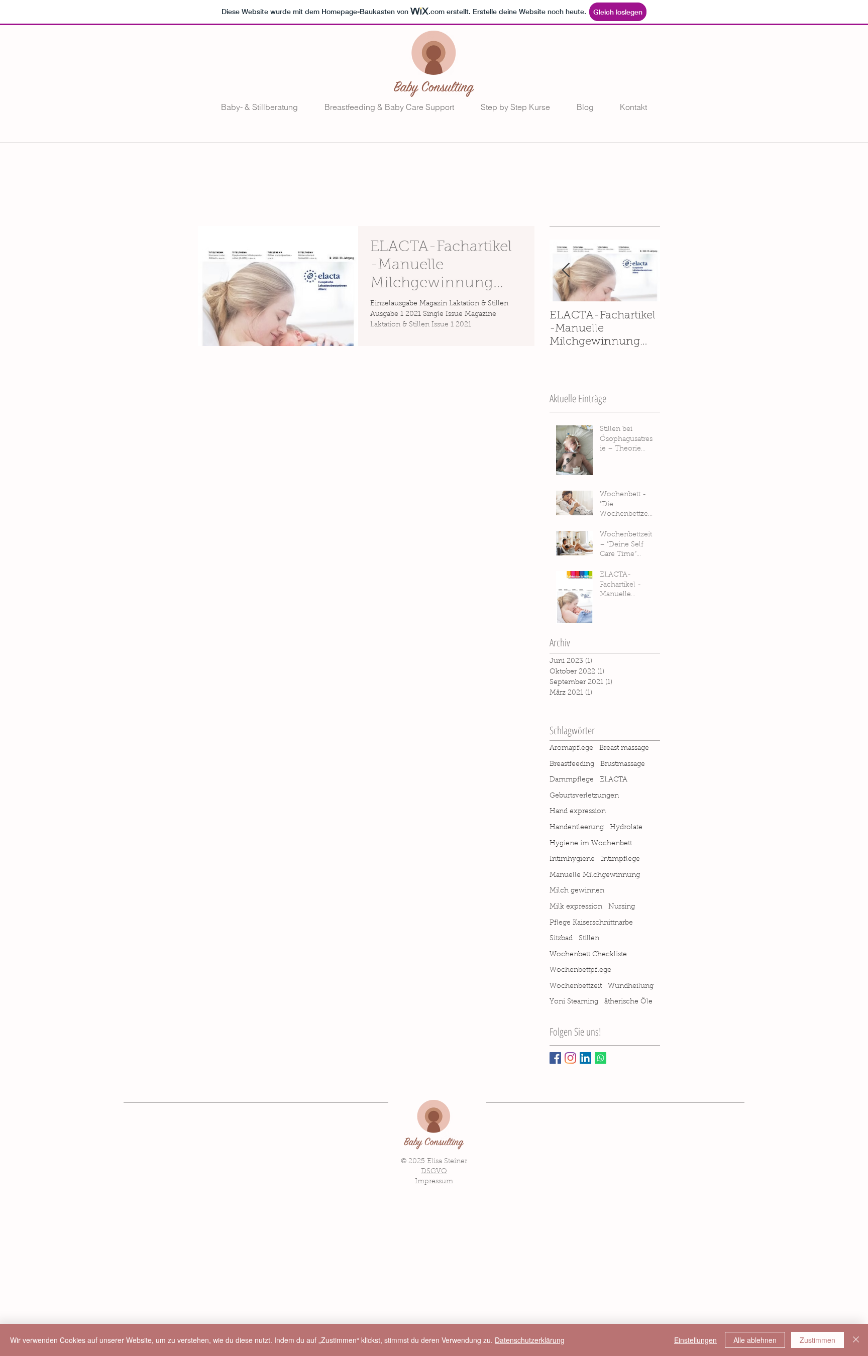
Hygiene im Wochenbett (591, 843)
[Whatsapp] (600, 1058)
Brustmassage (622, 764)
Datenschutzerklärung (530, 1340)
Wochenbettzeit (576, 986)
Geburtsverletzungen (584, 796)
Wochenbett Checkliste (588, 954)
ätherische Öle (628, 1001)
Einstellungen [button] (695, 1340)
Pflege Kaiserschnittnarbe (591, 923)
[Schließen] (856, 1340)
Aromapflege (571, 748)
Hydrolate (626, 827)
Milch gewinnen (577, 890)
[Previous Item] (565, 270)
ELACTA (613, 779)
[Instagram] (570, 1058)
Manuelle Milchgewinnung (595, 875)
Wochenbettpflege (580, 970)
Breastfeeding (572, 764)
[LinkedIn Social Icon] (585, 1058)
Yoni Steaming (574, 1001)
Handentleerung (577, 827)
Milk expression (576, 907)
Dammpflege (572, 779)
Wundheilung (631, 986)
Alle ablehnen (755, 1340)
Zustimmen (817, 1340)
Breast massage (624, 748)
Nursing (621, 907)
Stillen (589, 938)
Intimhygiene (572, 859)
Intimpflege (620, 859)
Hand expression (578, 811)
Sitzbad (561, 938)
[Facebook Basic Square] (555, 1058)
